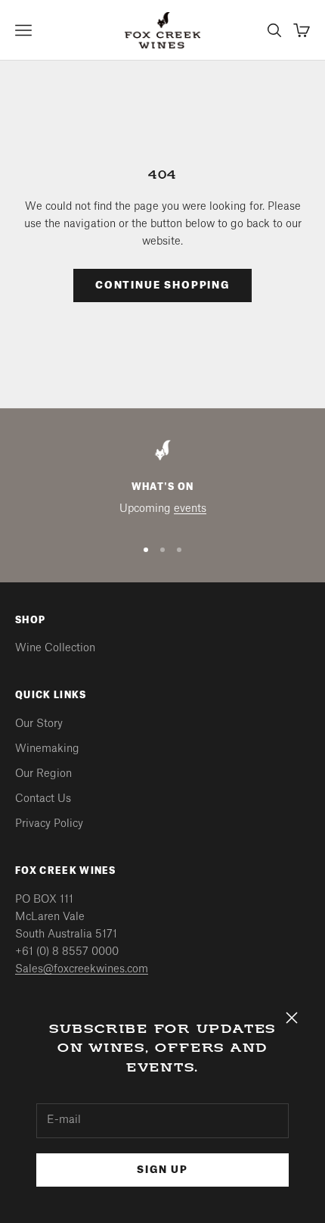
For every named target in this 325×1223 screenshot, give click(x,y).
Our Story (39, 724)
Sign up (162, 1170)
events (190, 509)
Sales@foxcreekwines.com (81, 969)
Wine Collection (55, 648)
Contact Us (43, 799)
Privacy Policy (49, 824)
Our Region (43, 774)
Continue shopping (162, 285)
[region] (162, 481)
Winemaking (47, 749)
